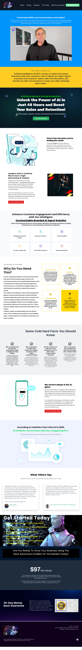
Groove (28, 640)
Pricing (29, 5)
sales (47, 364)
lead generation (30, 363)
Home (22, 5)
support (48, 363)
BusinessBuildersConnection (17, 640)
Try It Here (45, 5)
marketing (53, 363)
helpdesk (38, 610)
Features (37, 5)
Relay (35, 355)
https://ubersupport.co (71, 629)
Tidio (12, 353)
